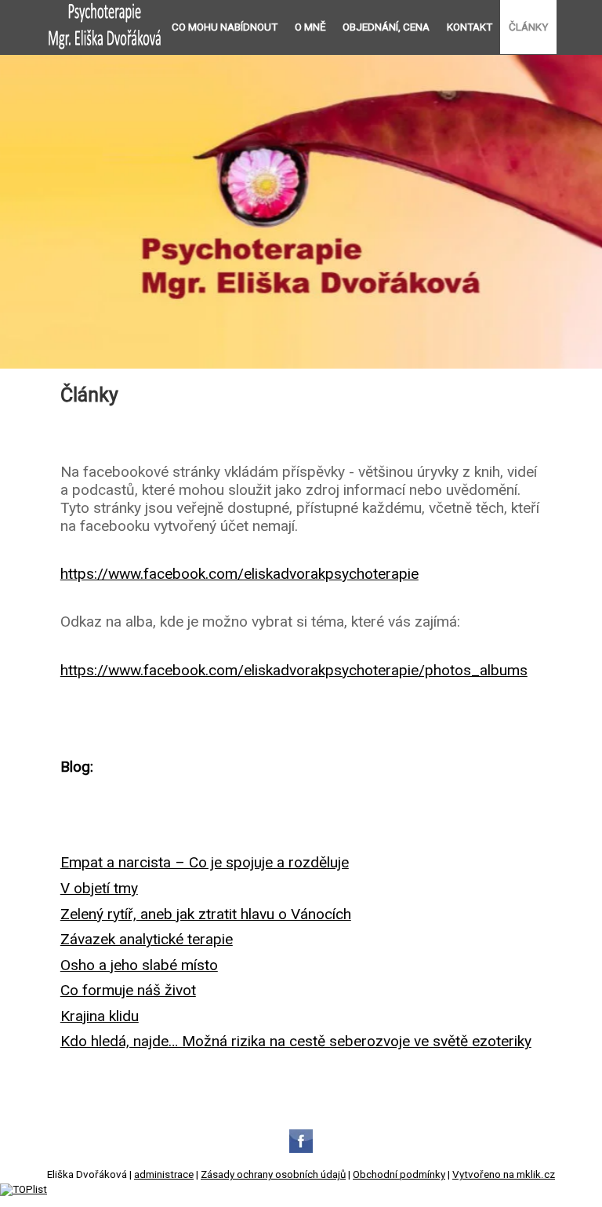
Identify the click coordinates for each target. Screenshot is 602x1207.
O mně (310, 27)
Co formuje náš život (128, 990)
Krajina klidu (99, 1016)
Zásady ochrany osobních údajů (273, 1174)
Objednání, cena (386, 27)
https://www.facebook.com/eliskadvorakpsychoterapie (239, 574)
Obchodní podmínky (399, 1174)
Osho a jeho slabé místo (139, 965)
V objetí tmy (99, 888)
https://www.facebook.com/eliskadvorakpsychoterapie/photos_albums (294, 670)
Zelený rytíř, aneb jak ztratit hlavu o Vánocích (205, 914)
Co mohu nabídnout (224, 27)
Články (528, 27)
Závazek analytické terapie (146, 939)
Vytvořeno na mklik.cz (503, 1174)
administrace (164, 1174)
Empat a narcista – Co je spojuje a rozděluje (204, 862)
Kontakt (469, 27)
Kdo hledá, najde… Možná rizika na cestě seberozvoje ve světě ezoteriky (295, 1041)
